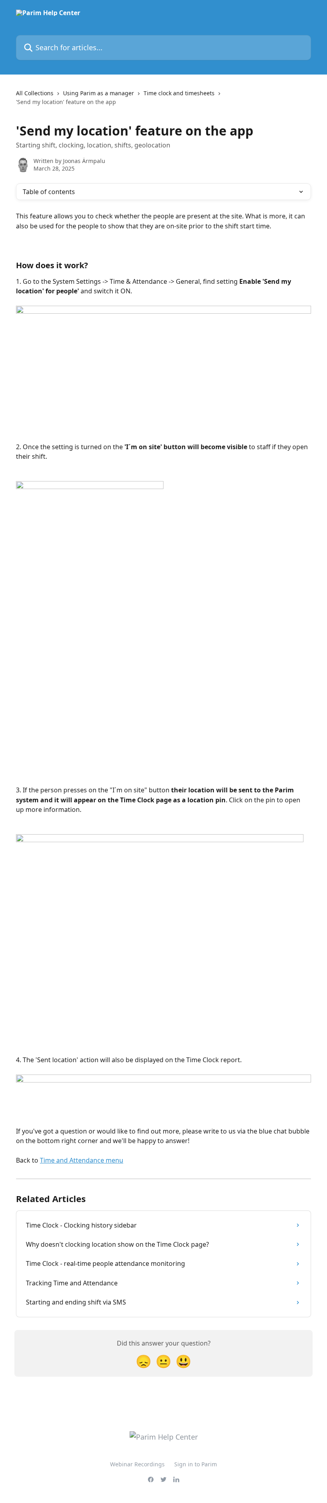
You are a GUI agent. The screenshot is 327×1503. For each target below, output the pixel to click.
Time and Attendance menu (81, 1160)
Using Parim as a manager (98, 93)
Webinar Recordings (137, 1464)
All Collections (34, 93)
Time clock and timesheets (179, 93)
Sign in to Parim (195, 1464)
